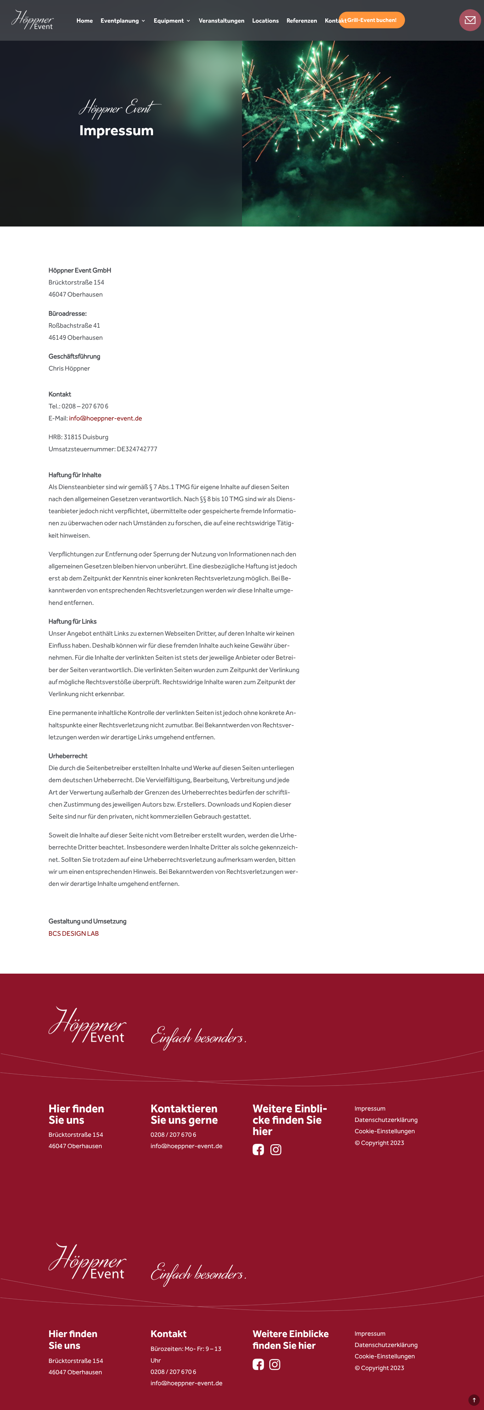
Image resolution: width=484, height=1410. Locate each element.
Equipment (169, 21)
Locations (265, 21)
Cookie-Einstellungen (385, 1131)
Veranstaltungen (221, 21)
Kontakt (336, 21)
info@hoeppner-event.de (105, 418)
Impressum (370, 1108)
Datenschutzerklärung (386, 1120)
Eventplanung (120, 21)
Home (85, 21)
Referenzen (302, 21)
